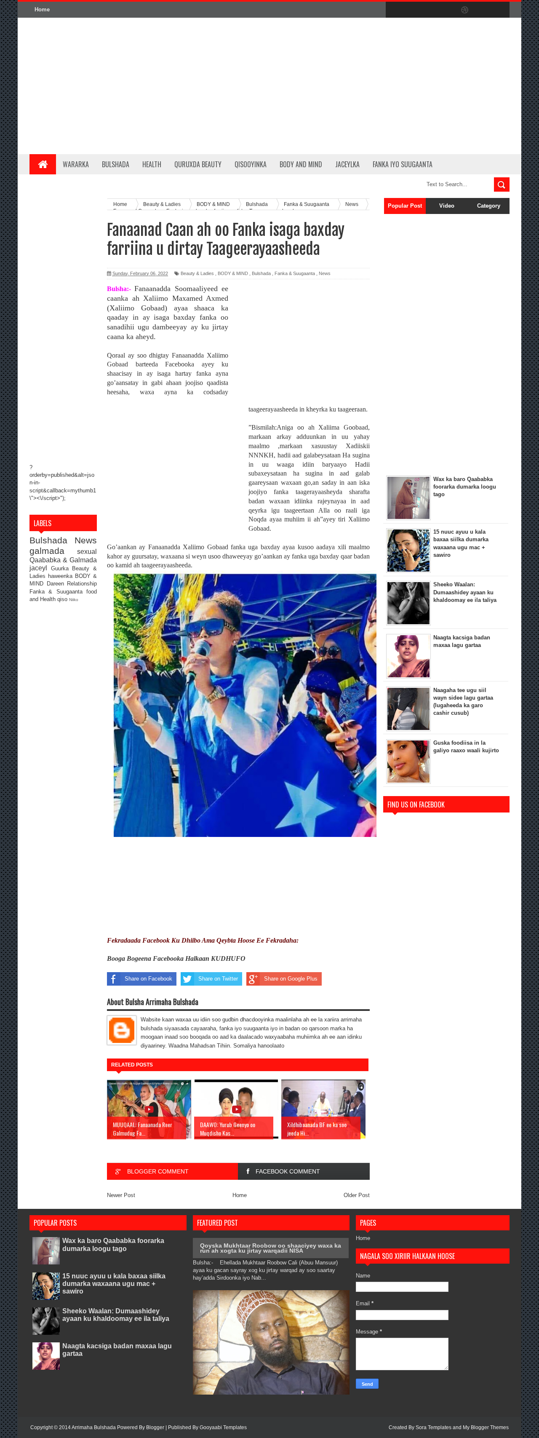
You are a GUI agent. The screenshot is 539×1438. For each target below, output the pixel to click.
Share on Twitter (218, 979)
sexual (87, 551)
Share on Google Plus (291, 979)
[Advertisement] (356, 86)
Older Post (357, 1195)
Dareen (57, 583)
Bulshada (115, 164)
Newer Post (121, 1195)
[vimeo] (429, 10)
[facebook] (394, 10)
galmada (53, 551)
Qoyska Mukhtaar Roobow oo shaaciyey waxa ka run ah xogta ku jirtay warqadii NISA (270, 1248)
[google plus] (500, 10)
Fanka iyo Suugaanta (402, 164)
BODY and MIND (301, 164)
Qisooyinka (251, 164)
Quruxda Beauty (197, 164)
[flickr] (447, 10)
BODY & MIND (233, 273)
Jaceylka (347, 164)
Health (151, 164)
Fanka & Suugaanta (57, 591)
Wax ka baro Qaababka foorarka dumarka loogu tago (113, 1244)
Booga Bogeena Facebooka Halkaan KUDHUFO (176, 958)
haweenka (61, 576)
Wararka (76, 164)
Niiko (73, 599)
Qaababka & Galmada (63, 560)
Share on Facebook (148, 979)
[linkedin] (482, 10)
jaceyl (40, 568)
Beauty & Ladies (197, 273)
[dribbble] (464, 10)
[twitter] (411, 10)
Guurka (61, 568)
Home (42, 9)
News (86, 540)
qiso (63, 599)
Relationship (82, 583)
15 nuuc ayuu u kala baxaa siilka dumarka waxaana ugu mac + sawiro (113, 1283)
